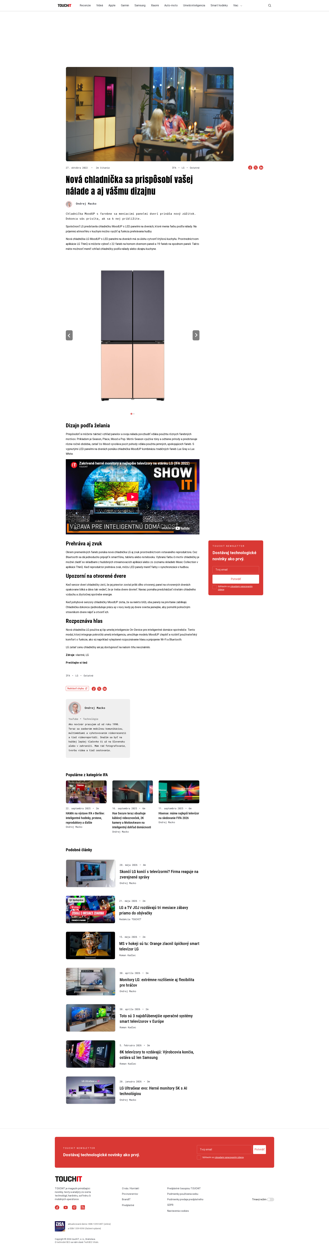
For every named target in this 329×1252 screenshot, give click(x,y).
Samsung (140, 5)
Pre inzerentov (130, 1194)
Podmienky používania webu (182, 1194)
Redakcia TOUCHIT (130, 919)
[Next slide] (196, 335)
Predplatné (128, 1205)
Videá (99, 5)
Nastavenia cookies (178, 1211)
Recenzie (85, 5)
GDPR (170, 1205)
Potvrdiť (236, 579)
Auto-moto (171, 5)
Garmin (125, 5)
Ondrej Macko (86, 203)
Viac (236, 5)
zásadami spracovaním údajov (229, 1157)
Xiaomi (155, 5)
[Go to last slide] (69, 335)
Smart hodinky (219, 5)
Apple (111, 5)
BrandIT (126, 1199)
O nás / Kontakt (130, 1188)
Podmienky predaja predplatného (185, 1199)
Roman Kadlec (127, 955)
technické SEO (63, 1242)
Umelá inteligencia (194, 5)
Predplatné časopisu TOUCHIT (184, 1188)
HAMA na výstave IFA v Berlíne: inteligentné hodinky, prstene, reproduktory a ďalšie (85, 817)
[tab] (131, 414)
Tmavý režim (259, 1199)
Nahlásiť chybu (75, 688)
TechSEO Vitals (91, 1242)
